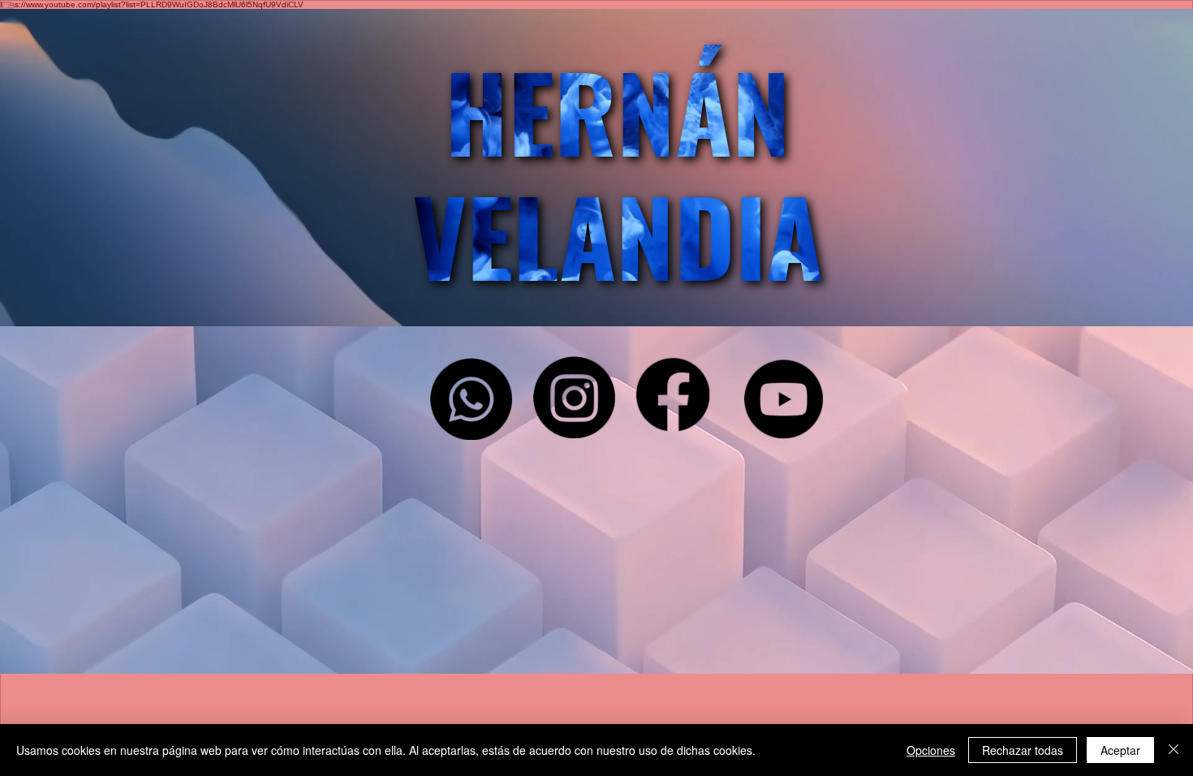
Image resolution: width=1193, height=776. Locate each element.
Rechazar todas (1022, 750)
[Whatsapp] (471, 399)
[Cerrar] (1173, 750)
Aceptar (1120, 750)
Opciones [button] (931, 750)
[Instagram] (574, 397)
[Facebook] (673, 395)
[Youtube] (784, 399)
